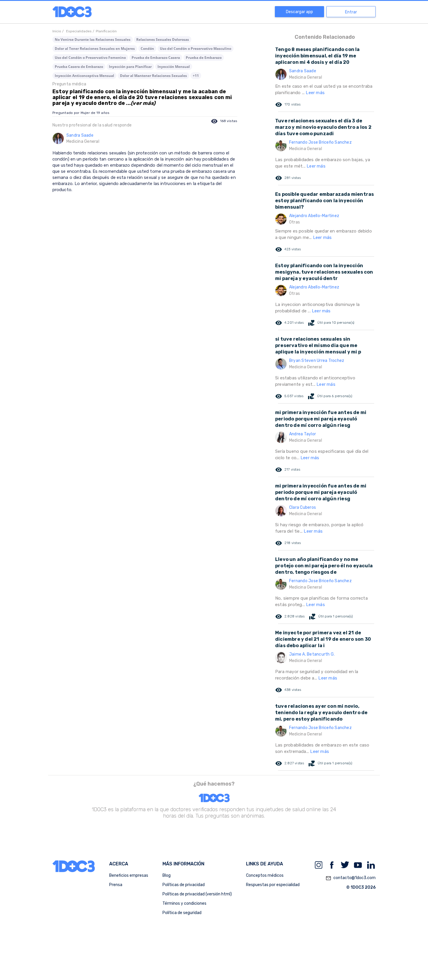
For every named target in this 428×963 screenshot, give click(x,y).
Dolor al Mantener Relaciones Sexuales (153, 75)
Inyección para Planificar (130, 66)
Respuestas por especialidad (273, 884)
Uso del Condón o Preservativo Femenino (90, 57)
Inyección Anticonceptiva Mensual (84, 75)
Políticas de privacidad (183, 884)
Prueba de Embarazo (204, 57)
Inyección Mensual (174, 66)
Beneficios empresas (128, 875)
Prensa (115, 884)
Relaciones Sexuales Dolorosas (162, 39)
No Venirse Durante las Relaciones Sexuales (92, 39)
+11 (196, 75)
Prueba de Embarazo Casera (156, 57)
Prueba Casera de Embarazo (79, 66)
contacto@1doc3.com (351, 878)
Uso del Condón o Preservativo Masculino (195, 48)
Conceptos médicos (265, 875)
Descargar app (299, 11)
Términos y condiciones (184, 903)
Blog (166, 875)
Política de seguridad (181, 912)
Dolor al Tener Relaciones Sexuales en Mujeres (95, 48)
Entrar (351, 12)
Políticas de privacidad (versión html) (197, 894)
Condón (147, 48)
